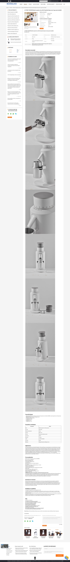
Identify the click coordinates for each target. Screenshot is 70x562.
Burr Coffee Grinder (11, 14)
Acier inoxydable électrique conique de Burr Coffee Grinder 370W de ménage (36, 548)
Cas (64, 4)
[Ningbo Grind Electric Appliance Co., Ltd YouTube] (10, 1)
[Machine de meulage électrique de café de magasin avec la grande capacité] (58, 532)
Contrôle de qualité (50, 4)
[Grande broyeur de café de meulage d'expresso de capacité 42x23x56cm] (43, 532)
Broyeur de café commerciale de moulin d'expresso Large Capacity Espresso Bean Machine (21, 551)
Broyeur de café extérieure (12, 25)
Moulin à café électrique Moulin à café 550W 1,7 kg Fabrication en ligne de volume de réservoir (16, 40)
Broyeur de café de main (12, 27)
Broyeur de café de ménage (12, 21)
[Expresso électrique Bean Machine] (8, 42)
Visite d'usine (43, 4)
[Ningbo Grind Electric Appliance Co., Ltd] (11, 4)
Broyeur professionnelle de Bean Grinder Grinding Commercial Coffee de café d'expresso (35, 537)
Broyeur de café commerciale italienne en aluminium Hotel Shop (36, 553)
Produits (25, 4)
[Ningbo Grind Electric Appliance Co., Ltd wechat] (14, 114)
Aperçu (7, 7)
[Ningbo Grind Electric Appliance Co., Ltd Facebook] (9, 1)
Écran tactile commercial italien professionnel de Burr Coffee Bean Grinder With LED (27, 537)
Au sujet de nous (36, 4)
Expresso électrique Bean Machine (16, 42)
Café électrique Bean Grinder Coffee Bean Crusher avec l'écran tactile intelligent (51, 537)
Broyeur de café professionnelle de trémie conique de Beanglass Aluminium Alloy (35, 551)
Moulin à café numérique (12, 33)
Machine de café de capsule (12, 29)
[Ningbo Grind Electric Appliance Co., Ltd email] (9, 114)
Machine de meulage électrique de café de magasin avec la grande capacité (58, 537)
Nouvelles (7, 553)
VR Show (30, 4)
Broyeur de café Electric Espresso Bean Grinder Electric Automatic (21, 548)
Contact (41, 28)
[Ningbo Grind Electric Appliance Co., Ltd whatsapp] (11, 114)
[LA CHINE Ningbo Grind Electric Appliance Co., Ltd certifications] (10, 51)
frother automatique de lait (12, 31)
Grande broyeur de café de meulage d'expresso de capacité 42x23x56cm (43, 537)
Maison (21, 4)
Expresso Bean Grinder (11, 23)
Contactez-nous (59, 4)
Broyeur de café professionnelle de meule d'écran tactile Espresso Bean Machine (21, 554)
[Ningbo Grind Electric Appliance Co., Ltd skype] (16, 114)
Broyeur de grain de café (16, 7)
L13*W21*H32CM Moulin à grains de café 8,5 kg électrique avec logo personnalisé (30, 27)
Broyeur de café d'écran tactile (13, 19)
